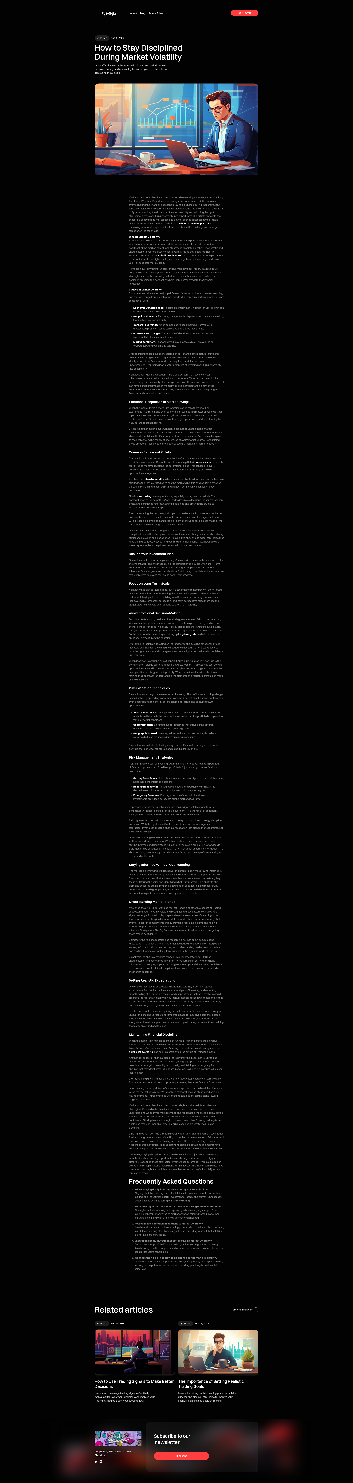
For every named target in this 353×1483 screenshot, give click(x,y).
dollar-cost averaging (141, 1051)
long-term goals (187, 634)
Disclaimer (100, 1455)
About (133, 13)
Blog (142, 13)
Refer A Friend (156, 13)
